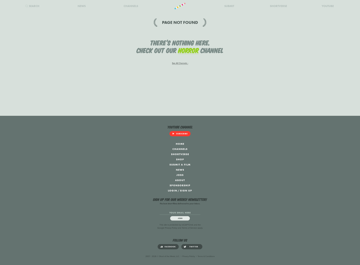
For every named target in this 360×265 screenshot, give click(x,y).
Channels (180, 149)
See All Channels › (180, 63)
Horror (188, 50)
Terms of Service (189, 228)
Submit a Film (180, 164)
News (180, 169)
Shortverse (180, 154)
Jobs (180, 175)
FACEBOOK (170, 246)
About (180, 180)
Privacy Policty (188, 256)
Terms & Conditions (206, 256)
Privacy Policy (171, 228)
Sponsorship (180, 185)
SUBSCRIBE (182, 133)
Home (180, 143)
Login (172, 190)
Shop (180, 159)
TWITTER (193, 246)
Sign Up (186, 190)
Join (180, 218)
